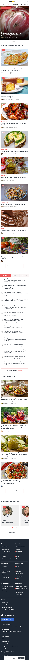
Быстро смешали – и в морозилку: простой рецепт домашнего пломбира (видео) (15, 339)
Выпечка (4, 554)
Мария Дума (5, 602)
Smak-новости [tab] (5, 275)
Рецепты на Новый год (16, 4)
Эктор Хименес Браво (21, 586)
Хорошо (21, 658)
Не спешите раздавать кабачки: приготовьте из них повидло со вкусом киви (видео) (14, 454)
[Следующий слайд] (27, 4)
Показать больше (12, 370)
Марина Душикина (7, 261)
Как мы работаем (6, 629)
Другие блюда (4, 121)
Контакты (4, 638)
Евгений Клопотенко (21, 588)
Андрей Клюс (19, 594)
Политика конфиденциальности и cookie (12, 626)
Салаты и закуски (6, 551)
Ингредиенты (19, 563)
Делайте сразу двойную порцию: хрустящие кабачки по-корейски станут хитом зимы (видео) (14, 399)
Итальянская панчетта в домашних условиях (11, 34)
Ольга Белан (6, 180)
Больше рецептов (12, 266)
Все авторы (12, 532)
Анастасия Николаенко (8, 37)
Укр (27, 1)
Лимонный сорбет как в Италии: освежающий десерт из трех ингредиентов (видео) (13, 321)
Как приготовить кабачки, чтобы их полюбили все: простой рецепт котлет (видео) (14, 363)
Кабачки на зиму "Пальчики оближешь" (14, 177)
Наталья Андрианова (8, 127)
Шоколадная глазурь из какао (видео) (14, 230)
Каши (17, 556)
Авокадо (18, 571)
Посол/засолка (5, 577)
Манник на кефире (7, 97)
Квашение (4, 569)
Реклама (4, 634)
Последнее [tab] (24, 275)
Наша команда (5, 641)
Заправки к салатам (21, 546)
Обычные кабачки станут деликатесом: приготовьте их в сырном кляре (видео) (14, 345)
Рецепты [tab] (15, 275)
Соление (4, 566)
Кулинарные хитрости (7, 586)
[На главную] (14, 1)
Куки (14, 658)
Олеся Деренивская (7, 233)
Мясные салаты (4, 202)
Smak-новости (5, 583)
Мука (17, 566)
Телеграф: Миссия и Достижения (10, 646)
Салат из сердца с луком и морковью (13, 204)
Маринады (19, 551)
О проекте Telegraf (6, 624)
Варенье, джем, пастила (6, 572)
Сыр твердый (19, 576)
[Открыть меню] (2, 1)
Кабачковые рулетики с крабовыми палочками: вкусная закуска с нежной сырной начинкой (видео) (14, 314)
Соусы (18, 549)
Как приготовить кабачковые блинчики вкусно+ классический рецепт (14, 69)
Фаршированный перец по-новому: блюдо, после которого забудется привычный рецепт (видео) (15, 351)
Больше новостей (12, 491)
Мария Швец (6, 403)
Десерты (3, 228)
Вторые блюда (4, 149)
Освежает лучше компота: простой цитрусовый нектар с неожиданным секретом (13, 333)
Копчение (18, 558)
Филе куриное (19, 573)
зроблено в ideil (4, 655)
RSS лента (4, 648)
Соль (17, 569)
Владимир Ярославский (19, 591)
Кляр (17, 554)
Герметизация (5, 575)
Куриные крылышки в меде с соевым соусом (13, 124)
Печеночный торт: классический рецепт (14, 151)
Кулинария (4, 588)
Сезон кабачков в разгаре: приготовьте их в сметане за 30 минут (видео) (15, 357)
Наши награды (5, 636)
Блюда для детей (6, 558)
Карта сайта (5, 643)
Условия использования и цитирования (11, 631)
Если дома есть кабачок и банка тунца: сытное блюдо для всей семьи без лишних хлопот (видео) (15, 307)
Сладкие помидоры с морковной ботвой (12, 257)
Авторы (3, 599)
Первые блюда (6, 546)
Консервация (4, 563)
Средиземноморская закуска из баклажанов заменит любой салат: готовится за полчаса (12, 482)
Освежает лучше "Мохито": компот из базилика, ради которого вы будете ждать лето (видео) (13, 427)
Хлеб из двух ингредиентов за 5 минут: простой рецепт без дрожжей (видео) (14, 326)
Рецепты (4, 4)
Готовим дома (5, 591)
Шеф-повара (18, 583)
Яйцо (17, 578)
